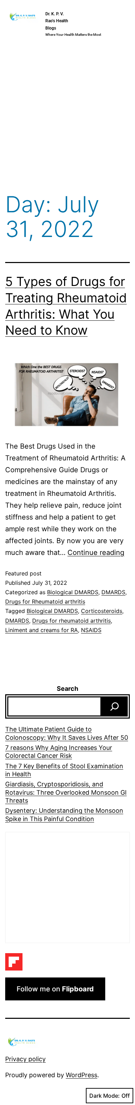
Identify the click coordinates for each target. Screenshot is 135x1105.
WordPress (81, 1075)
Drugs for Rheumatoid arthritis (45, 601)
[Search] (114, 706)
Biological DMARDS (72, 592)
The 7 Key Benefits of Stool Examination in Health (64, 770)
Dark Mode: (104, 1095)
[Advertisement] (67, 117)
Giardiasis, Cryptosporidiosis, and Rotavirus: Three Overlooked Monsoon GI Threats (66, 792)
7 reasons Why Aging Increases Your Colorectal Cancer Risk (58, 751)
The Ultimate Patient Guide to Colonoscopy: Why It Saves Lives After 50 (66, 733)
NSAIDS (91, 630)
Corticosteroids (101, 610)
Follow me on (55, 989)
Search (67, 688)
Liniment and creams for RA (41, 630)
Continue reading (96, 552)
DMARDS (113, 592)
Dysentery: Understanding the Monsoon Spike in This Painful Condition (64, 814)
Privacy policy (25, 1059)
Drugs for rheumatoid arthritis (71, 620)
